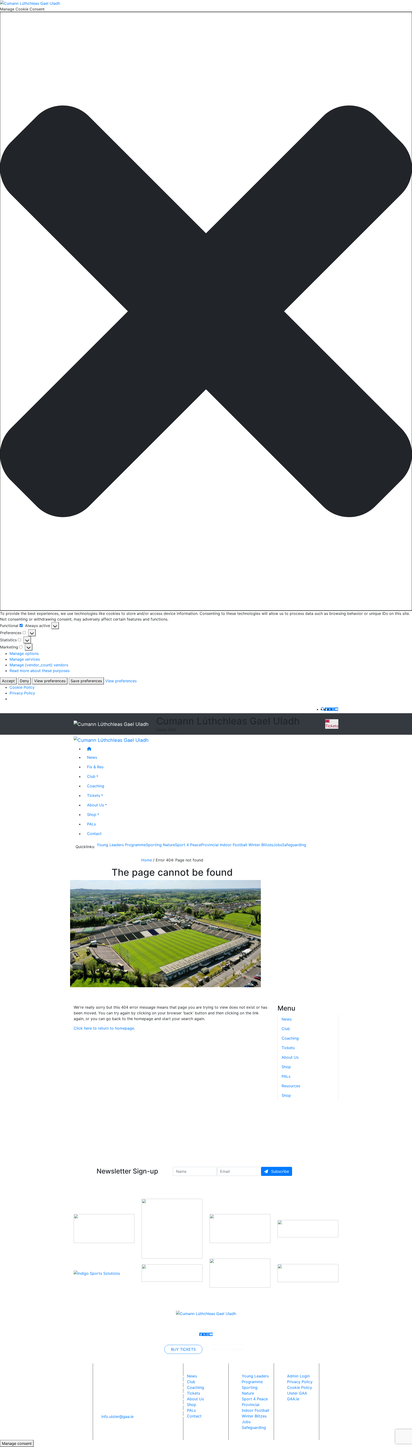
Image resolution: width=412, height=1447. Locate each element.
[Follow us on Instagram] (333, 709)
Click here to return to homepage (104, 1028)
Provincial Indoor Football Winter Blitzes (237, 844)
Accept (8, 680)
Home (146, 860)
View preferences (50, 680)
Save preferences (86, 680)
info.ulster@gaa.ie (117, 1416)
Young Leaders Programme (121, 844)
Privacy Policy (22, 693)
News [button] (92, 757)
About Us (95, 804)
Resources (291, 1085)
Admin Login (298, 1376)
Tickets (331, 726)
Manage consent (17, 1443)
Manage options (24, 653)
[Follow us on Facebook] (326, 709)
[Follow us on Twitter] (329, 709)
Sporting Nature (160, 844)
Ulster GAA (297, 1393)
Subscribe (279, 1171)
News (192, 1376)
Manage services (25, 659)
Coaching (95, 785)
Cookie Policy (22, 687)
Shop (91, 814)
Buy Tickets (183, 1349)
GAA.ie (293, 1398)
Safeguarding (294, 844)
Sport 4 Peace (188, 844)
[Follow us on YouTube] (336, 709)
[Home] (210, 748)
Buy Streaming (228, 1349)
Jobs (277, 844)
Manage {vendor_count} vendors (39, 665)
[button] (206, 311)
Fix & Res (95, 766)
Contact (94, 833)
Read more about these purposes (40, 670)
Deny (24, 680)
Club (91, 776)
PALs (91, 823)
